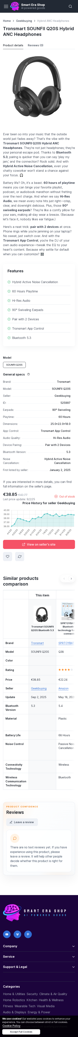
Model (7, 357)
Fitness (8, 1006)
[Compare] (19, 556)
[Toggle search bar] (70, 6)
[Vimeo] (17, 934)
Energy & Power (39, 1012)
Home (7, 20)
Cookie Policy (11, 1025)
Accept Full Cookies (21, 1031)
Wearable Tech (25, 1006)
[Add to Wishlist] (7, 556)
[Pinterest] (28, 934)
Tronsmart (37, 643)
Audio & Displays (14, 1012)
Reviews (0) (35, 45)
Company (10, 946)
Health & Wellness (51, 1000)
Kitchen (32, 1000)
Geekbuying (24, 20)
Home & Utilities (14, 994)
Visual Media (46, 1006)
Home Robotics (14, 1000)
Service (9, 956)
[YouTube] (7, 934)
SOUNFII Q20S (14, 364)
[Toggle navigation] (6, 6)
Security (32, 994)
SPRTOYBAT (66, 643)
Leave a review (24, 822)
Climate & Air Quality (53, 994)
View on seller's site (41, 544)
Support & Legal (15, 967)
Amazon (63, 688)
